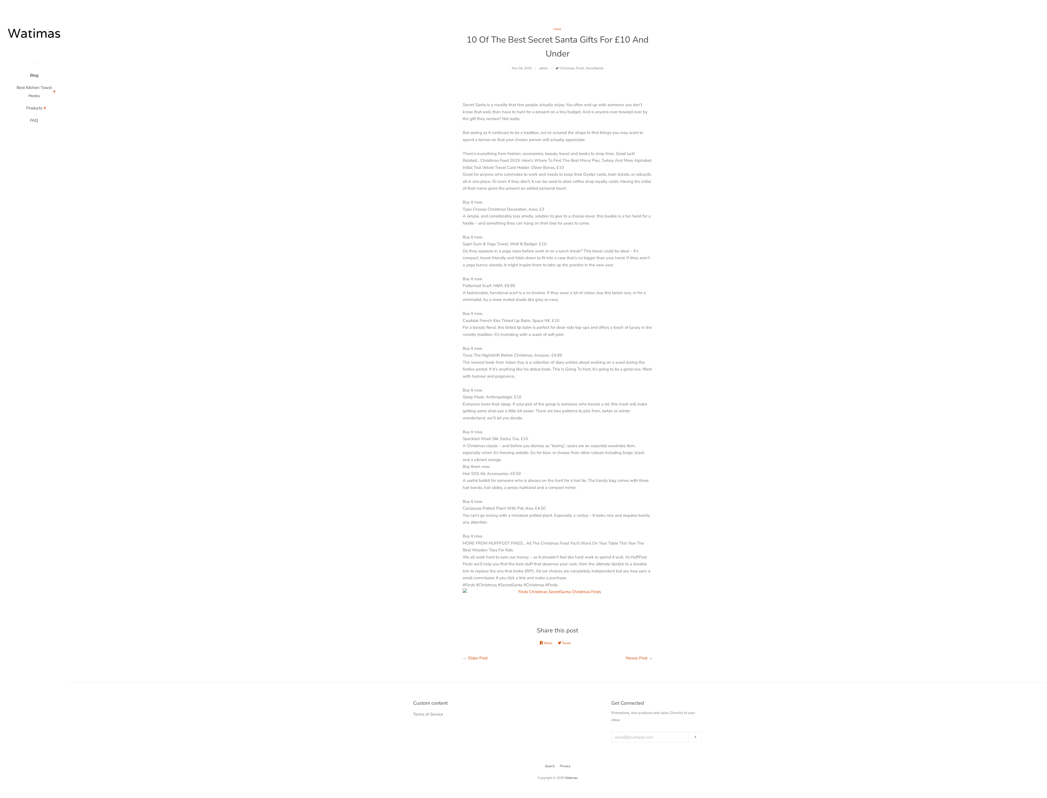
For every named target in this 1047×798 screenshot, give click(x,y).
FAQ (34, 120)
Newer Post (636, 658)
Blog (34, 75)
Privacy (565, 766)
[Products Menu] (44, 108)
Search (550, 766)
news (557, 29)
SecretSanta (594, 68)
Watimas (571, 778)
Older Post (478, 658)
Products (34, 108)
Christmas (567, 68)
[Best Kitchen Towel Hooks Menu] (54, 92)
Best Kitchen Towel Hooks (34, 91)
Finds (580, 68)
